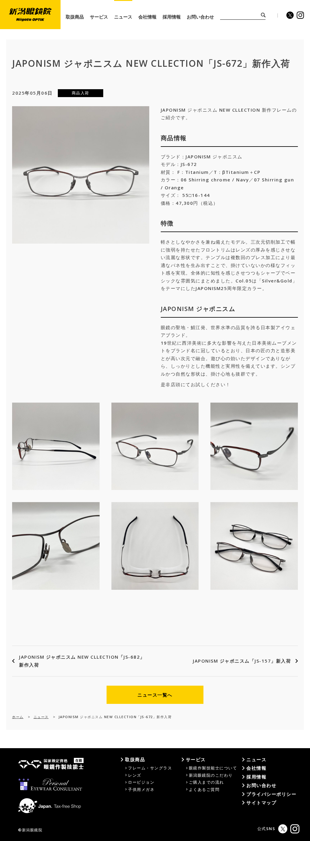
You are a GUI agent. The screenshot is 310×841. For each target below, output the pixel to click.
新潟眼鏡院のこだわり (211, 775)
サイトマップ (261, 802)
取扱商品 (135, 759)
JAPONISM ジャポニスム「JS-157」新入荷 (242, 661)
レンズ (134, 775)
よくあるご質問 (204, 789)
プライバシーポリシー (271, 794)
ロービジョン (141, 782)
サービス (196, 759)
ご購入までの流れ (206, 782)
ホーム (18, 716)
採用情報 (256, 777)
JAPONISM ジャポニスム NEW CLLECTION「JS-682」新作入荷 (82, 661)
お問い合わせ (261, 785)
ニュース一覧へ (155, 695)
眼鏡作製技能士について (213, 768)
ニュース (41, 716)
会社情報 (256, 768)
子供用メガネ (141, 789)
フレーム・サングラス (150, 768)
